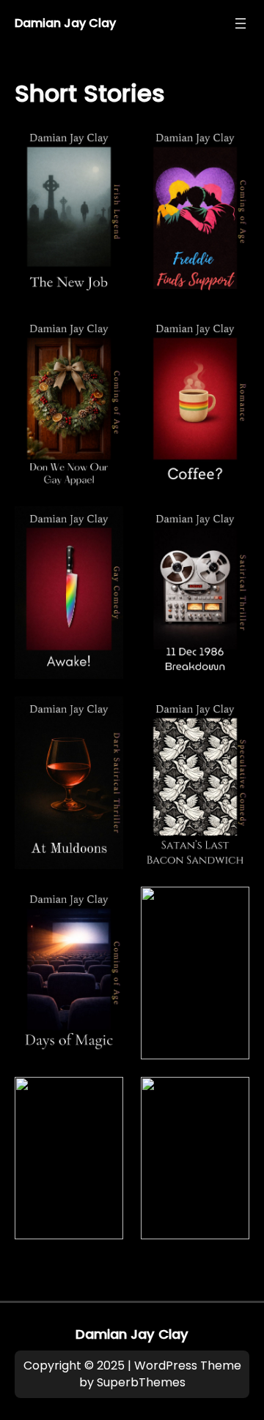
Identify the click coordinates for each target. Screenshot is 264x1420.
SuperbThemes (141, 1382)
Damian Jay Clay (65, 23)
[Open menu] (240, 23)
